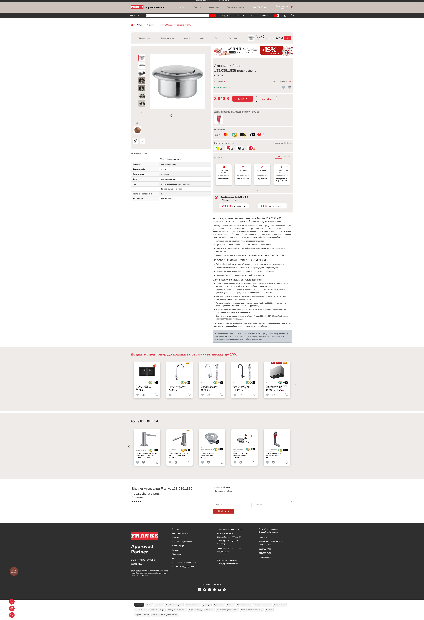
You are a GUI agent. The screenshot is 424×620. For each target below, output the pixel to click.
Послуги (269, 610)
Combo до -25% (240, 15)
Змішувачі (158, 605)
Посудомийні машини (262, 605)
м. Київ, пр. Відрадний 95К (227, 564)
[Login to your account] (284, 15)
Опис (202, 38)
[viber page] (214, 589)
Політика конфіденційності (183, 567)
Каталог (137, 15)
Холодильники (141, 610)
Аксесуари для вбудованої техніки (165, 615)
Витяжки (230, 605)
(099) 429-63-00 (265, 549)
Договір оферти (178, 546)
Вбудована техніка (142, 615)
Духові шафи (218, 605)
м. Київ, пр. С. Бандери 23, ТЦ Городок (227, 542)
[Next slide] (182, 115)
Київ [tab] (278, 156)
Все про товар (144, 38)
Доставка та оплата (236, 7)
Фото (216, 38)
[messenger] (224, 589)
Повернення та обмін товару (184, 563)
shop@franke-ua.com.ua (270, 532)
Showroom (265, 15)
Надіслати (223, 511)
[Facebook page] (199, 589)
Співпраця (214, 7)
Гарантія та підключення (182, 542)
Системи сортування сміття (227, 610)
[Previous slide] (171, 115)
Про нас (197, 7)
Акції (174, 558)
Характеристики (167, 38)
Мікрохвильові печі (244, 605)
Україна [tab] (287, 156)
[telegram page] (204, 589)
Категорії (139, 605)
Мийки (149, 605)
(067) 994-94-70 (265, 557)
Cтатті (253, 15)
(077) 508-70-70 (265, 553)
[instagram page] (209, 589)
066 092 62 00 (136, 564)
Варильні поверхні (192, 605)
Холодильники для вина (176, 610)
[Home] (147, 7)
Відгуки (187, 38)
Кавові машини (279, 605)
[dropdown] (267, 7)
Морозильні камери (157, 610)
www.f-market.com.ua (269, 529)
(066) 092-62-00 (223, 552)
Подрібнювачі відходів (174, 605)
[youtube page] (219, 589)
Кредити (175, 537)
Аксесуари (233, 38)
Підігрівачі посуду (195, 610)
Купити (242, 99)
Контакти (175, 550)
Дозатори (206, 605)
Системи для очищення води (251, 610)
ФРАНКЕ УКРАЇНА (224, 0)
